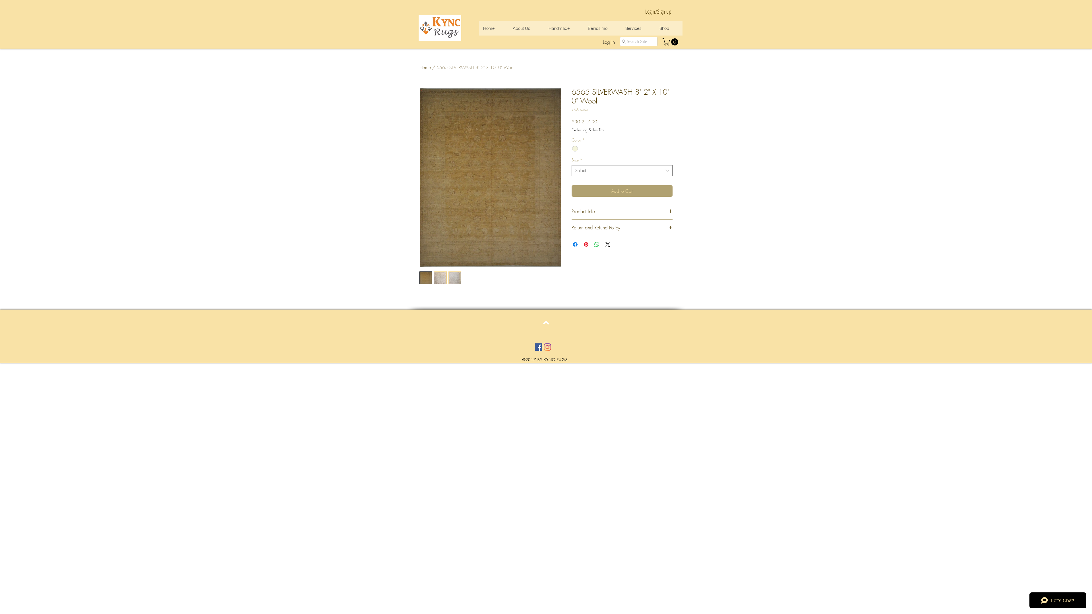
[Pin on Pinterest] (586, 244)
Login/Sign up (658, 11)
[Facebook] (538, 347)
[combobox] (622, 170)
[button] (671, 41)
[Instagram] (547, 347)
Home (425, 67)
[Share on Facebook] (575, 244)
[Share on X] (607, 244)
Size (577, 160)
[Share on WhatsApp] (596, 244)
